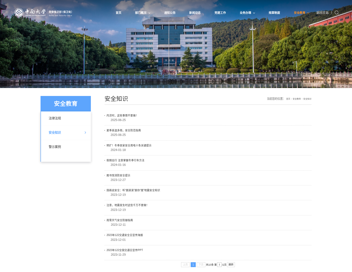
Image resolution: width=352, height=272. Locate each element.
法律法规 (57, 121)
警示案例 (57, 153)
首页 (282, 101)
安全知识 (57, 137)
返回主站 (322, 12)
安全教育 (293, 101)
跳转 (231, 253)
